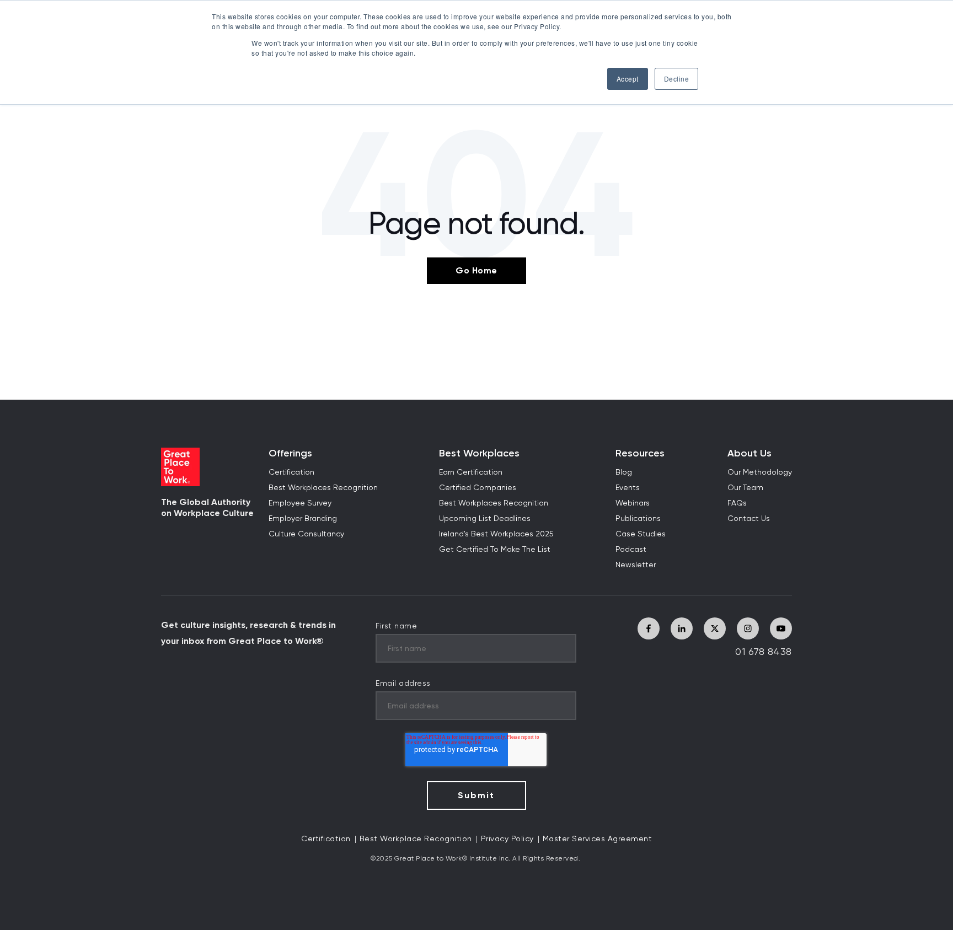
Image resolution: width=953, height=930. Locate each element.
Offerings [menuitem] (290, 453)
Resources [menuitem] (640, 453)
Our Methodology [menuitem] (759, 472)
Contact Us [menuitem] (748, 519)
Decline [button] (676, 78)
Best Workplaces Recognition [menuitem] (323, 488)
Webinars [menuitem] (632, 503)
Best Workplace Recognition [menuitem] (416, 839)
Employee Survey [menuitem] (300, 503)
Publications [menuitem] (638, 519)
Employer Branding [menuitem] (303, 519)
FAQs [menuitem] (737, 503)
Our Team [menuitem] (745, 488)
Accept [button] (628, 78)
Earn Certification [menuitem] (470, 472)
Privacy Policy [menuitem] (507, 839)
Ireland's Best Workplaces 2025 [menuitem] (496, 534)
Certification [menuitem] (291, 472)
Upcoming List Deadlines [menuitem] (485, 519)
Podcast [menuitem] (630, 549)
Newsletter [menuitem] (635, 565)
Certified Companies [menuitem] (477, 488)
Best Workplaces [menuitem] (479, 453)
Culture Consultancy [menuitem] (306, 534)
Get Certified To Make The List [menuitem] (494, 549)
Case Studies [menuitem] (640, 534)
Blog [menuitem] (623, 472)
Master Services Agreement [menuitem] (597, 839)
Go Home (476, 270)
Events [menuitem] (627, 488)
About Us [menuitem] (749, 453)
